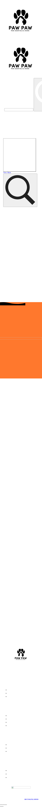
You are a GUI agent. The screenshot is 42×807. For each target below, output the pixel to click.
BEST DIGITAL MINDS (31, 799)
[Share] (2, 804)
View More (7, 172)
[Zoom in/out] (6, 804)
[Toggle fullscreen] (4, 804)
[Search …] (20, 190)
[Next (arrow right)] (2, 806)
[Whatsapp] (10, 669)
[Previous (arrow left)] (1, 806)
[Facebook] (19, 669)
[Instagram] (28, 669)
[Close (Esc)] (1, 804)
